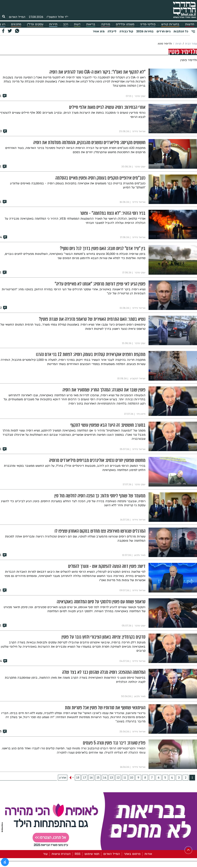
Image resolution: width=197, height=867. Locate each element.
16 (91, 778)
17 (84, 778)
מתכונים (16, 24)
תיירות (53, 24)
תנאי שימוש (91, 854)
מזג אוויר (98, 31)
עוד (45, 854)
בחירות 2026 (145, 31)
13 (111, 778)
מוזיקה (105, 24)
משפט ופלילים (125, 24)
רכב (65, 24)
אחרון (62, 778)
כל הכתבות (181, 31)
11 (125, 778)
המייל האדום (17, 17)
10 (131, 778)
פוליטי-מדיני (147, 24)
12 (118, 778)
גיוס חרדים (163, 31)
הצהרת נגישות (61, 854)
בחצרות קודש (170, 24)
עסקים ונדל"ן (35, 24)
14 (104, 778)
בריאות (90, 24)
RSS (77, 854)
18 (77, 778)
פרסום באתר (132, 854)
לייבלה (112, 31)
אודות (148, 854)
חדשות (189, 24)
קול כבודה (126, 31)
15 (98, 778)
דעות (77, 24)
